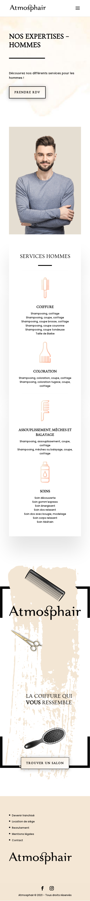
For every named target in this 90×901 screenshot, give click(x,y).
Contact (17, 840)
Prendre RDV (27, 92)
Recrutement (20, 827)
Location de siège (23, 821)
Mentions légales (23, 834)
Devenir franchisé (23, 815)
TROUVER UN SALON (45, 763)
